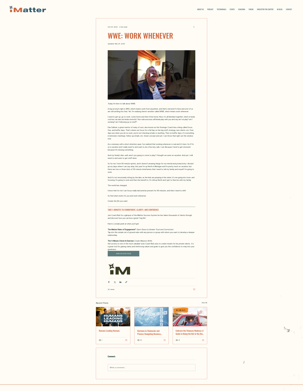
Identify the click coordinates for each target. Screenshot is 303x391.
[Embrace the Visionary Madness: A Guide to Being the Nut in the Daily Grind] (190, 316)
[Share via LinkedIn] (120, 282)
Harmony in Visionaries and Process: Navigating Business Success (149, 332)
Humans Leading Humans (109, 330)
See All (204, 303)
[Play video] (151, 75)
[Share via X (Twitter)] (115, 282)
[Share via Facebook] (109, 282)
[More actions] (193, 26)
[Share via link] (126, 282)
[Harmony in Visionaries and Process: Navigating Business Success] (151, 316)
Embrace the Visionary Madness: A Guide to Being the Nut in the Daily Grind (190, 332)
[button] (241, 9)
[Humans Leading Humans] (113, 316)
